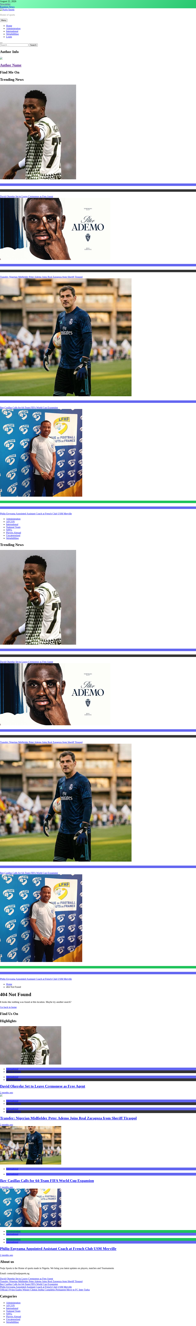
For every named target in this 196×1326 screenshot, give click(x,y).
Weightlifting (12, 34)
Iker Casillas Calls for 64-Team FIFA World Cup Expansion (29, 407)
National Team (13, 527)
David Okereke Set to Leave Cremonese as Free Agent (26, 196)
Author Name (10, 65)
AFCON (10, 521)
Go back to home (8, 1007)
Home (9, 25)
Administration (13, 28)
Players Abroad (6, 190)
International (12, 31)
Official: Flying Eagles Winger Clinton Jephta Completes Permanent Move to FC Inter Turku (45, 1289)
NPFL (9, 530)
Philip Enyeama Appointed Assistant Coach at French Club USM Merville (36, 513)
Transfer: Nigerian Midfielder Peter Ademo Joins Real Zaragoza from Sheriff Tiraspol (41, 277)
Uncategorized (13, 535)
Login (9, 36)
